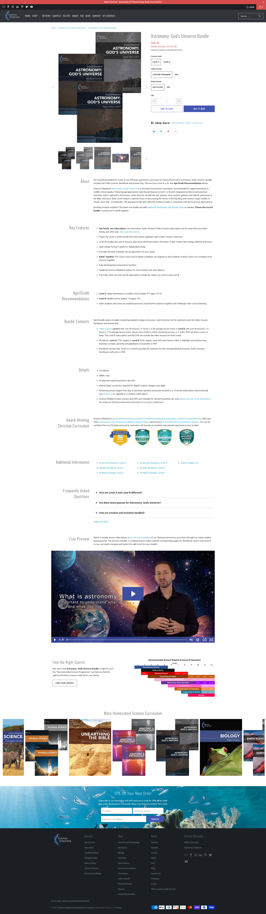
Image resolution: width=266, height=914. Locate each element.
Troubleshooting (92, 853)
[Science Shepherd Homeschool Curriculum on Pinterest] (22, 6)
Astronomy (122, 848)
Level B (166, 62)
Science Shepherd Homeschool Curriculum (76, 908)
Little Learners (124, 879)
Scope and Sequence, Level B (153, 463)
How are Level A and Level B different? (120, 492)
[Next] (146, 87)
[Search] (259, 16)
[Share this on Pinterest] (168, 132)
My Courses (90, 842)
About (153, 858)
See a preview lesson (129, 232)
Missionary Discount (193, 848)
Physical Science (125, 884)
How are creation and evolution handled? (122, 512)
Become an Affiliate (93, 873)
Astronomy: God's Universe (187, 123)
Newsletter (89, 848)
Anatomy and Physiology (128, 842)
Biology (121, 853)
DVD (176, 75)
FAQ (153, 863)
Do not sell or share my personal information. (70, 901)
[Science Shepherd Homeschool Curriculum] (12, 16)
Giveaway (155, 879)
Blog (153, 868)
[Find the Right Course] (174, 678)
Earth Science (123, 863)
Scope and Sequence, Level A (112, 463)
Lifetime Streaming (162, 75)
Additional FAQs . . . (103, 522)
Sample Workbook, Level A (111, 468)
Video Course (105, 329)
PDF (168, 87)
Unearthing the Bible (126, 894)
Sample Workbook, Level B (152, 468)
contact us (108, 394)
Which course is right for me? (163, 889)
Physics (121, 889)
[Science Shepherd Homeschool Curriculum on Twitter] (26, 6)
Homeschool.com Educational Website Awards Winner (124, 422)
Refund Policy (90, 863)
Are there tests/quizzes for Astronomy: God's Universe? (130, 502)
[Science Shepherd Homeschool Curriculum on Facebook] (8, 6)
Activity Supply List (189, 463)
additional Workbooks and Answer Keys (165, 207)
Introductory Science (126, 868)
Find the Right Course (69, 662)
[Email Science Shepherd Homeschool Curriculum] (3, 6)
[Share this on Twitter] (154, 132)
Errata (153, 884)
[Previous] (53, 87)
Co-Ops (154, 853)
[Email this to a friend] (176, 132)
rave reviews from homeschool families (180, 422)
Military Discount (191, 842)
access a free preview (140, 537)
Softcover (158, 87)
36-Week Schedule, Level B (152, 473)
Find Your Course (65, 683)
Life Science (123, 873)
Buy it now (199, 108)
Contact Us (156, 873)
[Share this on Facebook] (161, 132)
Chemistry (122, 858)
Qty (152, 95)
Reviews (154, 842)
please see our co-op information (195, 399)
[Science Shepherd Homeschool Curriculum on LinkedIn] (17, 6)
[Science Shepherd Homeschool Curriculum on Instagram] (12, 6)
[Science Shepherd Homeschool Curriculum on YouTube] (31, 6)
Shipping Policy (91, 858)
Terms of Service (92, 868)
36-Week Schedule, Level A (111, 473)
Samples (154, 848)
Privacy (118, 908)
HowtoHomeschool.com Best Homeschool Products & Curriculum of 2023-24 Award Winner (157, 418)
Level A (156, 62)
